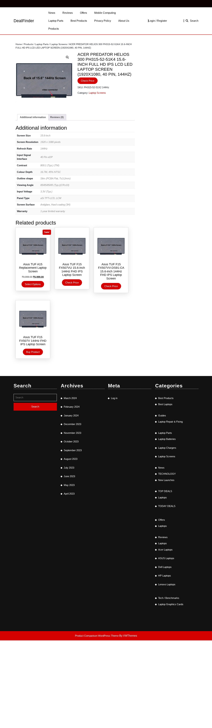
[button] (67, 57)
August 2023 (70, 458)
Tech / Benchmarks (168, 598)
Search (194, 20)
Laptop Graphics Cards (170, 604)
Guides (162, 415)
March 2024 (70, 398)
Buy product (33, 352)
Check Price (87, 80)
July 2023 (69, 467)
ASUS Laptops (166, 558)
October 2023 (71, 441)
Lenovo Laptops (166, 584)
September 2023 (73, 450)
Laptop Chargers (167, 447)
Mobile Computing (105, 12)
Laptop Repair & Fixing (170, 421)
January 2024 (71, 415)
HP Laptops (164, 575)
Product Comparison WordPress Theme (97, 635)
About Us (123, 20)
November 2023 (72, 432)
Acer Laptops (165, 549)
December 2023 (72, 424)
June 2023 (69, 476)
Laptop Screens (59, 44)
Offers (83, 12)
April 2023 (69, 493)
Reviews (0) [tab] (57, 117)
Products (53, 28)
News (51, 12)
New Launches (166, 480)
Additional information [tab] (33, 117)
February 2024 (72, 406)
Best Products (79, 20)
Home (19, 44)
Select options (33, 284)
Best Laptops (165, 404)
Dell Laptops (165, 567)
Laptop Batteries (167, 439)
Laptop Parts (55, 20)
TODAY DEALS (166, 506)
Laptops (162, 497)
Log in (114, 398)
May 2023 (69, 485)
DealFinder (24, 20)
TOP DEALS (165, 491)
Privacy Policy (102, 20)
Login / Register (157, 20)
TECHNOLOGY (167, 473)
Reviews (67, 12)
